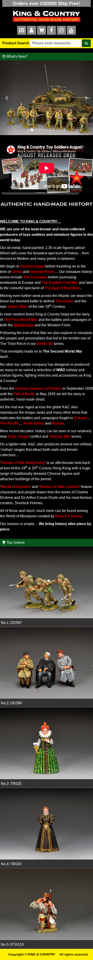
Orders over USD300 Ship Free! (46, 3)
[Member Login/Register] (31, 31)
